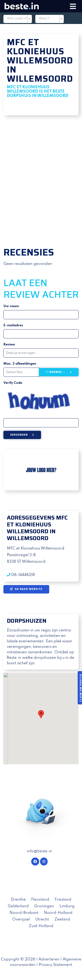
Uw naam (11, 306)
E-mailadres (13, 325)
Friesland (63, 900)
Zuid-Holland (41, 926)
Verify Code (12, 382)
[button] (9, 179)
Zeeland (62, 919)
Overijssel (21, 919)
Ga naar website (28, 589)
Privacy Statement (55, 965)
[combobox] (17, 19)
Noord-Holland (58, 913)
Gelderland (18, 906)
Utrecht (42, 919)
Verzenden (19, 435)
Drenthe (18, 900)
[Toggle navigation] (73, 6)
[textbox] (17, 18)
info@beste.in (39, 851)
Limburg (66, 906)
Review (9, 344)
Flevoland (40, 900)
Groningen (44, 906)
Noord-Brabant (24, 913)
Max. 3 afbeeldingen (19, 363)
